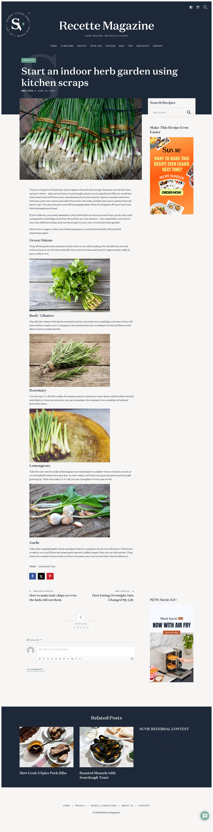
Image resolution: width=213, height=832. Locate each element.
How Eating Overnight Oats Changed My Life (113, 597)
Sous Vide (96, 46)
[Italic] (44, 659)
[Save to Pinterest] (50, 576)
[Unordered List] (60, 659)
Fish (130, 46)
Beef (121, 46)
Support (144, 806)
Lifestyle (28, 60)
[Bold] (40, 659)
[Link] (72, 659)
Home (53, 46)
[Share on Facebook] (32, 576)
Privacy (80, 806)
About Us (128, 806)
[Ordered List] (56, 659)
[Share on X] (41, 576)
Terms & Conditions (103, 806)
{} (76, 658)
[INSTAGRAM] (197, 7)
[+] (80, 658)
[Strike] (52, 659)
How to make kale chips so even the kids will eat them (53, 597)
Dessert (158, 46)
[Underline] (48, 659)
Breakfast (143, 46)
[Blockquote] (64, 659)
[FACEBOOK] (191, 7)
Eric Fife (27, 91)
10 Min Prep (67, 46)
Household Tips (46, 566)
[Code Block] (68, 659)
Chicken (110, 46)
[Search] (205, 7)
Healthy (82, 46)
